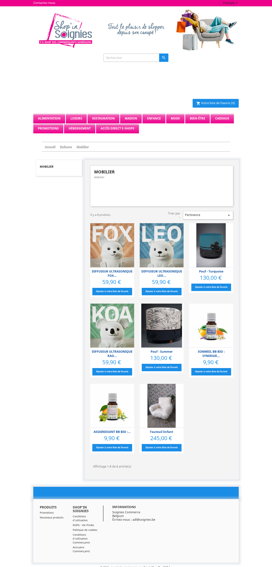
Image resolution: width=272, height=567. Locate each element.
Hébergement (80, 128)
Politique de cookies (85, 530)
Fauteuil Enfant (161, 432)
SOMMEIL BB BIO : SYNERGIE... (211, 354)
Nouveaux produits (51, 517)
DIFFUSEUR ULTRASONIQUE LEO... (161, 273)
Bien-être (197, 118)
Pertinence (208, 215)
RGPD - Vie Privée (83, 525)
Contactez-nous (44, 3)
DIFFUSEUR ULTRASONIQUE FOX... (112, 273)
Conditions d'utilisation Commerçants (81, 538)
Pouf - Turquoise (211, 271)
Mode (175, 118)
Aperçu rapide (112, 245)
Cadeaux (222, 118)
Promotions (48, 128)
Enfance (154, 118)
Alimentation (49, 118)
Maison (131, 118)
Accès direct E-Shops (117, 128)
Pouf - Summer (162, 352)
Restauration (103, 118)
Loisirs (76, 118)
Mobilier (46, 166)
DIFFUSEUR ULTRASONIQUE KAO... (112, 354)
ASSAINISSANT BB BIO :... (112, 432)
